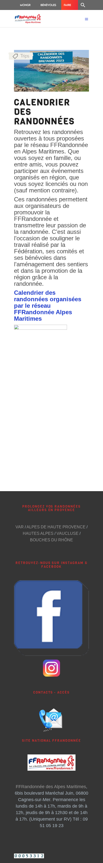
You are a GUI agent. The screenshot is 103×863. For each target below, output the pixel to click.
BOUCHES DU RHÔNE (51, 540)
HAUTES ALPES (38, 533)
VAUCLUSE (67, 533)
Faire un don (69, 6)
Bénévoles (48, 5)
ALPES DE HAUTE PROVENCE (56, 527)
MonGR (25, 5)
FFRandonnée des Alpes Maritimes (51, 786)
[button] (83, 5)
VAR (20, 527)
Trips (24, 56)
